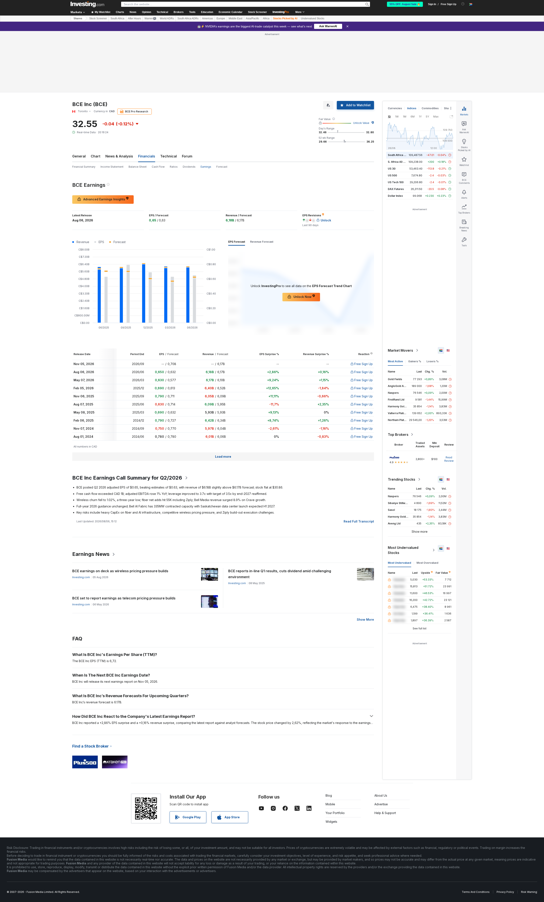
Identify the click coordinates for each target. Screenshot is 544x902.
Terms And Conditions (476, 892)
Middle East (235, 18)
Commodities (430, 108)
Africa (266, 18)
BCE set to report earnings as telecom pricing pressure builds (124, 598)
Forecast (221, 166)
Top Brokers (398, 434)
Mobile (330, 804)
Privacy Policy (505, 892)
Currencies (395, 108)
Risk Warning (529, 892)
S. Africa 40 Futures (400, 161)
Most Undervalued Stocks (403, 550)
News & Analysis (119, 156)
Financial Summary (83, 166)
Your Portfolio (335, 813)
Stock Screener (257, 12)
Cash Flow (158, 166)
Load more (223, 456)
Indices (411, 108)
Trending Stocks (401, 479)
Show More (365, 619)
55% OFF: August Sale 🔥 (405, 4)
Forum (187, 156)
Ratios (174, 166)
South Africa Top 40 (400, 155)
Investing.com (81, 577)
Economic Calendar (230, 12)
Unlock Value (361, 123)
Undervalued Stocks (312, 18)
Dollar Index (395, 195)
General (79, 156)
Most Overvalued (427, 562)
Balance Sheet (138, 166)
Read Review (449, 459)
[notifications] (462, 4)
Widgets (331, 821)
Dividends (189, 166)
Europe (221, 18)
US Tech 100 (396, 182)
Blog (329, 795)
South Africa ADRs (187, 18)
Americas (207, 18)
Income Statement (112, 166)
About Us (380, 795)
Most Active (395, 361)
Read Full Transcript (359, 521)
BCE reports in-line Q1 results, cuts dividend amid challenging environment (279, 574)
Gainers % (414, 361)
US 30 (391, 168)
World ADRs (167, 18)
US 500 (392, 175)
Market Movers (400, 350)
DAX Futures (396, 189)
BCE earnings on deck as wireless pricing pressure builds (120, 571)
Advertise (381, 804)
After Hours (134, 18)
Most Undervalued (399, 562)
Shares (78, 18)
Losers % (432, 361)
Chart (95, 156)
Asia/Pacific (252, 18)
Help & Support (385, 813)
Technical (168, 156)
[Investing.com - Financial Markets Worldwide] (87, 4)
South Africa (117, 18)
